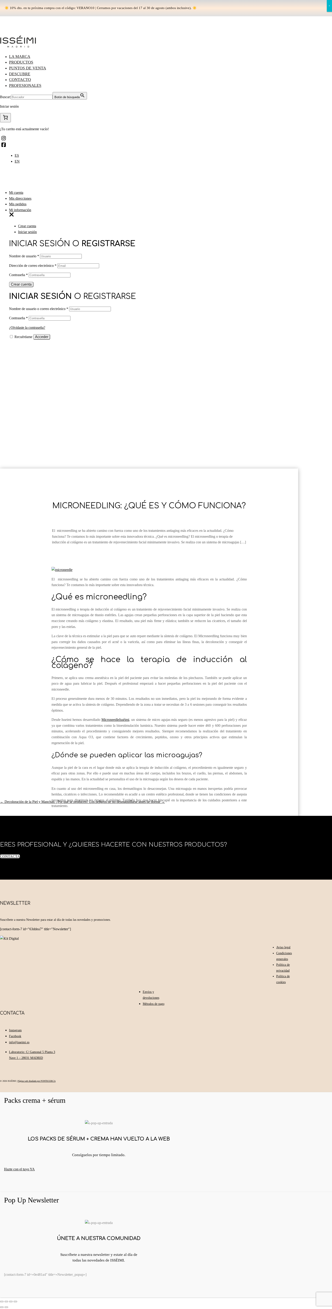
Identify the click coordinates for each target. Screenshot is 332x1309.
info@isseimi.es (19, 1042)
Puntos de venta (27, 68)
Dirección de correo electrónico (32, 265)
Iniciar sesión (27, 232)
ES (17, 155)
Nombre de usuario (24, 256)
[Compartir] (6, 1301)
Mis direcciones (20, 198)
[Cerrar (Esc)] (2, 1301)
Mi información (20, 210)
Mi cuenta (16, 192)
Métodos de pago (153, 1004)
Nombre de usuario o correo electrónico (38, 309)
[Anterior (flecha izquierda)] (2, 1307)
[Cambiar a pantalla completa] (11, 1301)
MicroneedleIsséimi (115, 720)
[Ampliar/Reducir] (15, 1301)
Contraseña (18, 275)
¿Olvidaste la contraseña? (27, 327)
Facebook (15, 1036)
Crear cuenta (27, 226)
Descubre (19, 74)
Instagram (15, 1030)
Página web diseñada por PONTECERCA (37, 1081)
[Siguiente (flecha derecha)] (6, 1307)
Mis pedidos (17, 204)
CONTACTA (10, 856)
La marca (19, 56)
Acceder (41, 337)
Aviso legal (283, 947)
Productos (21, 62)
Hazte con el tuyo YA (19, 1169)
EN (17, 161)
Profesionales (25, 85)
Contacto (20, 79)
